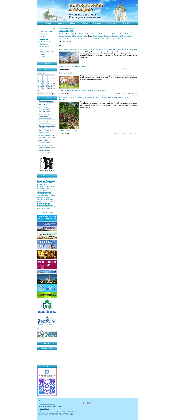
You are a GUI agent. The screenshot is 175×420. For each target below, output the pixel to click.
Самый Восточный (46, 31)
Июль (95, 36)
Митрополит (70, 66)
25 (110, 38)
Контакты (43, 56)
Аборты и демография (98, 90)
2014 (112, 33)
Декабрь (129, 36)
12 (79, 38)
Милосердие (76, 90)
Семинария (44, 39)
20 (98, 38)
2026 (44, 73)
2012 (100, 33)
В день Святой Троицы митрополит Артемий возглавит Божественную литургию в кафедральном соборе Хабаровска (98, 49)
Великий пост (48, 207)
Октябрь (115, 36)
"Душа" (48, 181)
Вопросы (48, 208)
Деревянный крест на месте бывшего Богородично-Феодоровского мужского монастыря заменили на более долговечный (95, 98)
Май (85, 36)
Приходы (77, 66)
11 (76, 38)
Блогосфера (44, 44)
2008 (74, 33)
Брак (46, 205)
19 (96, 38)
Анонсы (83, 66)
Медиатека (43, 49)
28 (118, 38)
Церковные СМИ (45, 41)
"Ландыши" (45, 182)
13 (81, 38)
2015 (119, 33)
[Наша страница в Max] (47, 395)
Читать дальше (64, 69)
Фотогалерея (44, 46)
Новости (49, 23)
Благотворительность (43, 203)
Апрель (79, 36)
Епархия (43, 36)
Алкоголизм (40, 195)
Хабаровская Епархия (47, 404)
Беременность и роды (43, 201)
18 (93, 38)
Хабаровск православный (66, 28)
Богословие (41, 205)
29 (120, 38)
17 (91, 38)
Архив (42, 54)
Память (75, 130)
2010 (87, 33)
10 (74, 38)
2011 (93, 33)
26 (113, 38)
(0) (126, 69)
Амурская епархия (49, 195)
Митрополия (44, 34)
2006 (61, 33)
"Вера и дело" (41, 181)
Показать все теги (47, 212)
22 (103, 38)
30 (122, 38)
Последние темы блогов (47, 98)
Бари (51, 199)
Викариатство (41, 208)
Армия (47, 199)
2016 (125, 33)
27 (115, 38)
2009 (80, 33)
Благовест (53, 201)
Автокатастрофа (42, 193)
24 (108, 38)
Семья (85, 23)
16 (88, 38)
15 (86, 38)
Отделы (69, 90)
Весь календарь (66, 31)
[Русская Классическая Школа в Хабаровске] (47, 339)
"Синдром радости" (43, 190)
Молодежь (97, 23)
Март (74, 36)
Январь (61, 36)
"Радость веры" (49, 188)
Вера (54, 207)
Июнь (90, 36)
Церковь (61, 23)
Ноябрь (122, 36)
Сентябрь (107, 36)
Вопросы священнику (47, 51)
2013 (106, 33)
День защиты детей (65, 73)
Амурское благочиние (43, 197)
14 (84, 38)
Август (100, 36)
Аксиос (49, 193)
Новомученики (112, 23)
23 (105, 38)
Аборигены (52, 190)
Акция (53, 193)
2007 (67, 33)
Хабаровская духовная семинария (51, 406)
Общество (73, 23)
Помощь (126, 23)
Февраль (68, 36)
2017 (132, 33)
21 (101, 38)
